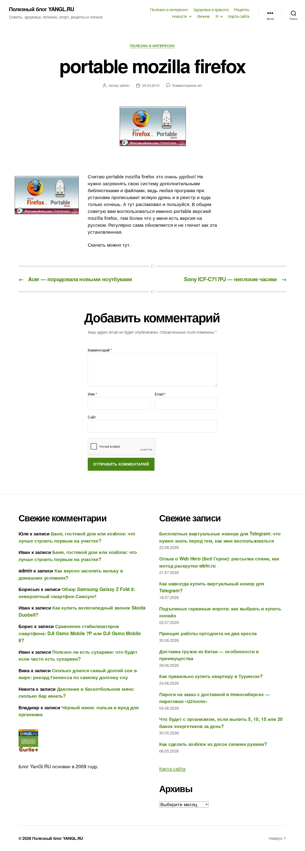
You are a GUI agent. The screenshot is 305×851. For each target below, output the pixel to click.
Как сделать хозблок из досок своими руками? (213, 744)
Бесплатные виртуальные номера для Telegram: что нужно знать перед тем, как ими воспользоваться (219, 537)
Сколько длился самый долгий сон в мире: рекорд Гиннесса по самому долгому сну (78, 674)
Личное (203, 16)
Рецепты (241, 9)
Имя (92, 394)
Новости (179, 16)
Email (160, 394)
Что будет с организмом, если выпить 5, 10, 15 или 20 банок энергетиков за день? (221, 722)
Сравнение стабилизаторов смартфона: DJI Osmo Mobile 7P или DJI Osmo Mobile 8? (80, 633)
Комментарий (100, 350)
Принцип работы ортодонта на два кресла (208, 633)
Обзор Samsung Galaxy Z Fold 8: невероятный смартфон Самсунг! (77, 592)
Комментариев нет (187, 85)
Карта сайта (238, 16)
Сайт (92, 416)
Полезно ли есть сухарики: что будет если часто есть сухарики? (78, 655)
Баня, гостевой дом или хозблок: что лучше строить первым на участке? (77, 537)
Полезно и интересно (169, 9)
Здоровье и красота (210, 9)
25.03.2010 (150, 85)
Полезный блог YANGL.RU (41, 9)
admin (125, 85)
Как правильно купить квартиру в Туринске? (211, 676)
